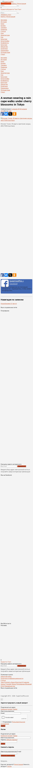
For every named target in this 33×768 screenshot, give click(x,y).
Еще (2, 33)
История (4, 22)
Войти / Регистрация (19, 4)
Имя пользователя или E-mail (11, 752)
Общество (4, 47)
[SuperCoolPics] (7, 2)
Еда (2, 37)
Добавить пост (6, 4)
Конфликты (5, 43)
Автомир (4, 20)
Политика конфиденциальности (12, 678)
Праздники (4, 50)
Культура (4, 39)
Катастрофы (5, 41)
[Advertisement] (16, 200)
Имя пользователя (7, 711)
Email (2, 713)
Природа (4, 29)
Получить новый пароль (7, 755)
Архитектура (5, 35)
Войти (3, 726)
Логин (2, 743)
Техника (4, 28)
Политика (4, 49)
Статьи (3, 31)
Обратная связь (6, 676)
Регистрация (18, 764)
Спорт (3, 54)
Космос (3, 26)
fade (10, 111)
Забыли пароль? (12, 740)
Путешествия (5, 52)
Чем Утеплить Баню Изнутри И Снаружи (15, 682)
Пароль (9, 740)
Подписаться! (21, 466)
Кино (2, 24)
